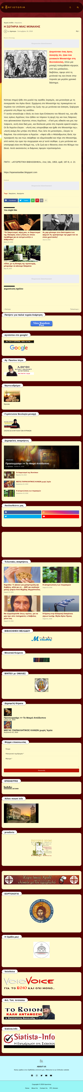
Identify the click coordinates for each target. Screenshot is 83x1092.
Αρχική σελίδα (8, 22)
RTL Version (54, 1088)
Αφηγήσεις (18, 22)
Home (27, 1088)
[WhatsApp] (33, 200)
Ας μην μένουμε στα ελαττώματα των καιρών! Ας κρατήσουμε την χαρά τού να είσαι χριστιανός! (60, 234)
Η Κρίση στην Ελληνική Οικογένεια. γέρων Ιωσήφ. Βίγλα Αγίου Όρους (58, 615)
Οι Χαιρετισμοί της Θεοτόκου (27, 472)
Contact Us (43, 1088)
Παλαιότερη (74, 309)
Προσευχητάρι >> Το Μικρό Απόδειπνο (27, 463)
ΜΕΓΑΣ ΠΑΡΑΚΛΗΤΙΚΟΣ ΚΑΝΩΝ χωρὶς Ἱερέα (33, 482)
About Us (34, 1088)
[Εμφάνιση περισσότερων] (46, 200)
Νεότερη (8, 309)
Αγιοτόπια (47, 1084)
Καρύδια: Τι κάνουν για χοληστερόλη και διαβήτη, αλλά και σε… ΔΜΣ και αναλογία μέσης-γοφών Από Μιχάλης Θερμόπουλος (22, 587)
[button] (2, 7)
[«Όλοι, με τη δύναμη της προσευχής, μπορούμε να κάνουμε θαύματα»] (22, 253)
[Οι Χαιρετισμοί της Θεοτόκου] (9, 474)
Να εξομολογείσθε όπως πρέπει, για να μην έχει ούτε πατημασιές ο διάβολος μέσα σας (21, 616)
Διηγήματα (20, 193)
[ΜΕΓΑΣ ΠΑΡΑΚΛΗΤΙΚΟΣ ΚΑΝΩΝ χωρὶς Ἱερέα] (9, 484)
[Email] (41, 200)
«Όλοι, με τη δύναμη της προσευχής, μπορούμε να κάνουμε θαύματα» (20, 265)
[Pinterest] (37, 200)
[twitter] (22, 516)
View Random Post (41, 323)
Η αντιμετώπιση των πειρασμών (28, 491)
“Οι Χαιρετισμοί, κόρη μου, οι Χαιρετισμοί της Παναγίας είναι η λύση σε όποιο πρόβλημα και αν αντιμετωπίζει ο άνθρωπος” (22, 236)
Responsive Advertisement (41, 43)
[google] (22, 521)
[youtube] (60, 516)
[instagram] (60, 512)
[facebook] (22, 512)
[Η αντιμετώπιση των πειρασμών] (9, 493)
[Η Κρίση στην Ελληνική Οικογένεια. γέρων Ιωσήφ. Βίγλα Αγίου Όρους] (61, 603)
